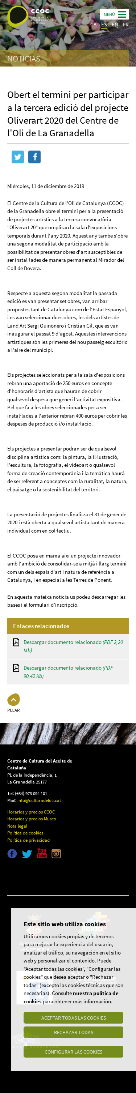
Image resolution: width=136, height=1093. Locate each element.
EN (115, 24)
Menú (109, 14)
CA (93, 24)
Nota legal (17, 826)
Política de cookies (25, 833)
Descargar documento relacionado (73, 646)
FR (126, 24)
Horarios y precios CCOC (31, 812)
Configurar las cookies (73, 1052)
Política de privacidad (28, 840)
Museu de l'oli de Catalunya (39, 876)
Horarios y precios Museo (31, 819)
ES (104, 24)
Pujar (13, 710)
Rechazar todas (73, 1032)
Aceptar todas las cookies (73, 1018)
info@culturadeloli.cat (39, 800)
